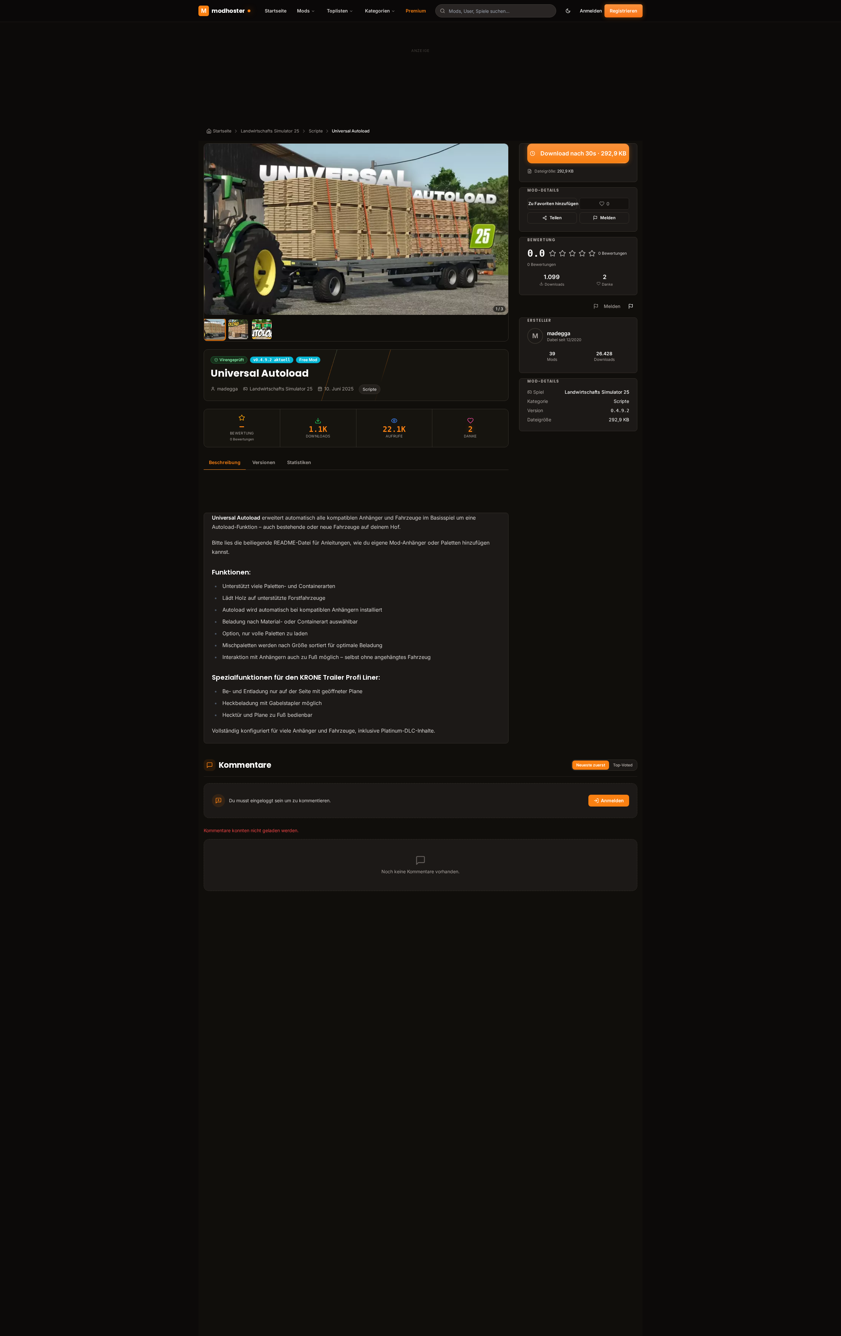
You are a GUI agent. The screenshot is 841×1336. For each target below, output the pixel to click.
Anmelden (591, 10)
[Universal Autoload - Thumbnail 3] (261, 329)
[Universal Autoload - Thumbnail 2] (238, 329)
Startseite (275, 10)
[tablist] (356, 462)
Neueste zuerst (590, 764)
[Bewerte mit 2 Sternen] (562, 253)
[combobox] (495, 10)
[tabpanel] (356, 610)
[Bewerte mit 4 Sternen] (582, 253)
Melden (608, 217)
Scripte (316, 131)
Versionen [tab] (263, 462)
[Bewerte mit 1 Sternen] (552, 253)
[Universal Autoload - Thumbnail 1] (214, 329)
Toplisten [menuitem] (337, 10)
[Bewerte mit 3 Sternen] (572, 253)
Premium (416, 10)
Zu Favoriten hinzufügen (552, 203)
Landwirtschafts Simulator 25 (270, 131)
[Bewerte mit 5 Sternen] (592, 253)
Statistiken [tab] (299, 462)
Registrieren (623, 10)
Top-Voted (622, 764)
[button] (356, 229)
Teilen (556, 217)
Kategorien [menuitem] (377, 10)
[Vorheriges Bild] (212, 229)
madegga (558, 333)
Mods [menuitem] (303, 10)
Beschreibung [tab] (224, 462)
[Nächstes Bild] (500, 229)
